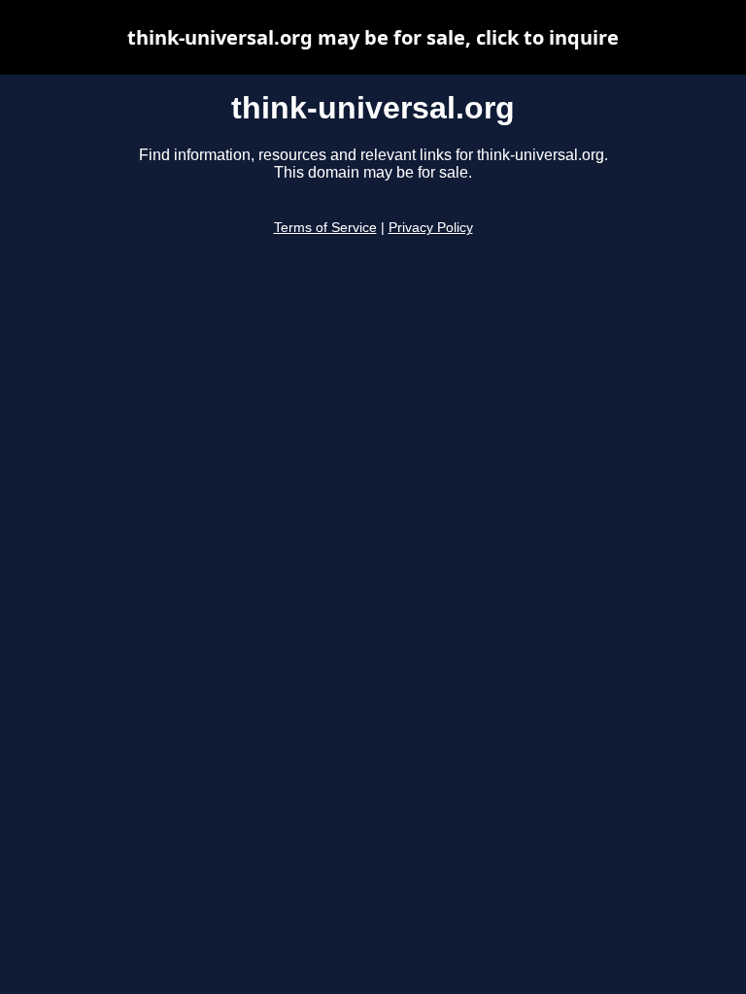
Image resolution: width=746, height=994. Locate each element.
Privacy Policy (431, 227)
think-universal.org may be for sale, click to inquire (373, 37)
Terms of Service (325, 227)
